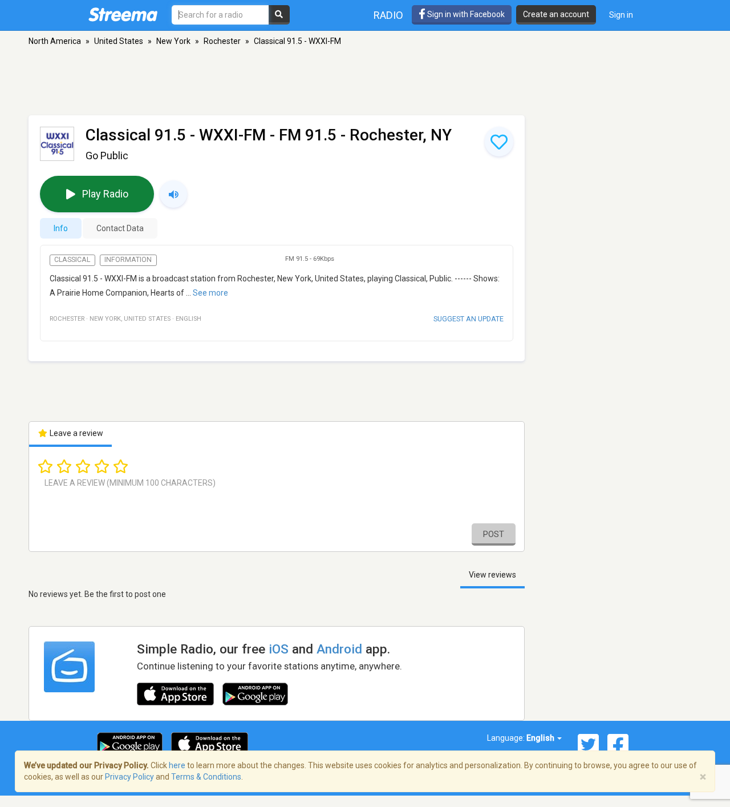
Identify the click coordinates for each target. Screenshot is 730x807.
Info (61, 228)
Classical (72, 260)
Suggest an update (468, 318)
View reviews (492, 574)
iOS (279, 648)
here (177, 765)
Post (493, 534)
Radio (388, 15)
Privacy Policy (129, 776)
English (541, 738)
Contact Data (120, 228)
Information (128, 260)
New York (173, 41)
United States (118, 41)
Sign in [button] (621, 14)
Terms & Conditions (206, 776)
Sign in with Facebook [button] (465, 14)
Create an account (556, 14)
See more (210, 292)
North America (55, 41)
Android (339, 648)
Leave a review (75, 433)
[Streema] (122, 14)
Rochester (222, 41)
